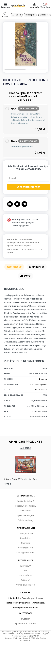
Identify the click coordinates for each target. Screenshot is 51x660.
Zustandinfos (36, 267)
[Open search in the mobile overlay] (5, 15)
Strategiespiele (14, 242)
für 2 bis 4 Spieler (38, 384)
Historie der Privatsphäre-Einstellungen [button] (26, 602)
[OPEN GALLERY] (25, 44)
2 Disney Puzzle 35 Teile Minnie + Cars (20, 479)
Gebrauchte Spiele (22, 245)
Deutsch (16, 249)
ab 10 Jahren (27, 249)
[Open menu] (5, 4)
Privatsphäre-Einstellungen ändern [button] (25, 598)
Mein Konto (34, 7)
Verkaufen (25, 276)
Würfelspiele (28, 242)
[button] (10, 204)
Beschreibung (14, 267)
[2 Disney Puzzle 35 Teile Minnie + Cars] (25, 464)
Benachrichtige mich (28, 186)
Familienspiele (25, 239)
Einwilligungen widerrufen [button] (25, 607)
